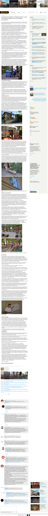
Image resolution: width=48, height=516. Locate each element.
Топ (23, 12)
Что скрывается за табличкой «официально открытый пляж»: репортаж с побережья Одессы (40, 89)
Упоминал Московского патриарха (37, 77)
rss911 (6, 456)
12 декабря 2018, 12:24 (11, 456)
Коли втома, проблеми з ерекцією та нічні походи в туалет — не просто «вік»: (38, 53)
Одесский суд (34, 74)
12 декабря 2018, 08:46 (10, 400)
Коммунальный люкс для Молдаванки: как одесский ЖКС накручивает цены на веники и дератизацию (14, 377)
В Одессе (33, 49)
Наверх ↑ (9, 393)
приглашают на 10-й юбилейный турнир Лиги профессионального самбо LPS (38, 19)
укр (36, 12)
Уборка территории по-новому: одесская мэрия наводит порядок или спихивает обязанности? (13, 384)
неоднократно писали (8, 196)
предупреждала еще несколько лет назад (20, 269)
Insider (5, 400)
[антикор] (2, 487)
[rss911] (3, 458)
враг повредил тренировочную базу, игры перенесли (39, 23)
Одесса (33, 67)
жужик (6, 414)
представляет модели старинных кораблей (35, 35)
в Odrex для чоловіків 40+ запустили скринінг (39, 54)
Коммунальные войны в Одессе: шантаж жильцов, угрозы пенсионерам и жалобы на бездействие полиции (14, 390)
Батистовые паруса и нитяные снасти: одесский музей (36, 34)
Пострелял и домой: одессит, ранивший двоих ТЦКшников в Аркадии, (38, 57)
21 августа (31, 31)
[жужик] (3, 414)
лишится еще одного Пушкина (38, 67)
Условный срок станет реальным (37, 42)
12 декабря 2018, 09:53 (11, 414)
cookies (25, 515)
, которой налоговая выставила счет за (38, 75)
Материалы (13, 12)
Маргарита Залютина (7, 499)
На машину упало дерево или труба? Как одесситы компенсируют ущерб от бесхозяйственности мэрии (14, 383)
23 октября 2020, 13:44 (16, 499)
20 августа (31, 65)
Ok (27, 515)
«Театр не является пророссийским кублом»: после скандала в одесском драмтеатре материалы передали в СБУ (40, 94)
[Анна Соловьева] (2, 467)
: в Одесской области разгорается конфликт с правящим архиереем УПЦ (39, 78)
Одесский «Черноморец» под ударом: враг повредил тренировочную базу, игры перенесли (3, 6)
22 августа (31, 17)
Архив (19, 12)
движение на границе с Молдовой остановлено (37, 62)
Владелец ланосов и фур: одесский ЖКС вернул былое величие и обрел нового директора (14, 391)
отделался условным (42, 57)
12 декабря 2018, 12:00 (9, 440)
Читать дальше (32, 153)
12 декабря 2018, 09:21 (15, 427)
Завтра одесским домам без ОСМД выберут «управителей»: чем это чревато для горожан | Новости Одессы (15, 461)
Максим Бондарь (7, 427)
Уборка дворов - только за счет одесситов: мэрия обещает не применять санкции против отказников (23, 377)
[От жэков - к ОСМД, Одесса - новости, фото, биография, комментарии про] (2, 370)
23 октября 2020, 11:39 (17, 492)
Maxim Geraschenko (9, 492)
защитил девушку (38, 74)
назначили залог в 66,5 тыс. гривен (39, 39)
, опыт (40, 72)
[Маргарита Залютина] (2, 501)
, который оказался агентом (40, 50)
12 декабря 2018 (3, 15)
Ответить (5, 403)
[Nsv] (2, 437)
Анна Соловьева (7, 465)
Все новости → (32, 81)
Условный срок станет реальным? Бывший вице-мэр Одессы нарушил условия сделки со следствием (23, 6)
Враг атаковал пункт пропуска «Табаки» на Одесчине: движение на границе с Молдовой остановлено (32, 6)
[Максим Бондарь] (2, 428)
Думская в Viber (33, 190)
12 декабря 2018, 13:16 (13, 465)
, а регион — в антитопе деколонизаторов (39, 67)
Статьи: (31, 86)
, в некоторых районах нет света (37, 28)
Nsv (5, 440)
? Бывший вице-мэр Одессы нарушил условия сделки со (39, 43)
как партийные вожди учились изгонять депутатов (38, 72)
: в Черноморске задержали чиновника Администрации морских (38, 47)
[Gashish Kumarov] (3, 407)
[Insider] (2, 402)
